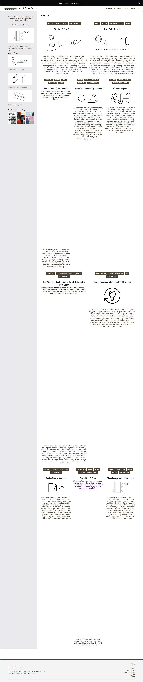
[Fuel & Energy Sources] (56, 487)
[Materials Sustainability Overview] (88, 98)
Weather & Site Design (64, 29)
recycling (82, 83)
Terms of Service (129, 672)
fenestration (120, 469)
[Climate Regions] (120, 98)
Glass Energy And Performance (120, 478)
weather (77, 23)
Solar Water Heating (112, 29)
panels (64, 80)
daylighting (81, 469)
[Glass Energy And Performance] (120, 487)
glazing (114, 472)
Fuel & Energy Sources (56, 478)
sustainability (93, 83)
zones (126, 83)
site (70, 23)
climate (50, 23)
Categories (109, 8)
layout (64, 23)
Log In (133, 8)
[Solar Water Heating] (112, 42)
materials (94, 80)
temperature (117, 83)
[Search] (138, 8)
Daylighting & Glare (88, 478)
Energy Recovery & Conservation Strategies (112, 282)
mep (127, 273)
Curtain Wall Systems (15, 105)
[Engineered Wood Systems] (20, 79)
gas (66, 469)
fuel (61, 469)
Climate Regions (120, 88)
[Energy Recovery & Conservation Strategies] (112, 295)
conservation (101, 273)
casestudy (50, 273)
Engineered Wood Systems (18, 87)
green (87, 80)
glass (129, 469)
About (133, 676)
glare (97, 469)
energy (57, 23)
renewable (113, 23)
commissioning (62, 273)
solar (121, 23)
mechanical (119, 273)
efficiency (47, 469)
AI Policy (132, 674)
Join (126, 8)
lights (78, 273)
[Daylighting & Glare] (88, 558)
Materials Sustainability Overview (88, 88)
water (128, 23)
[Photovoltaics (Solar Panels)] (56, 169)
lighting (82, 472)
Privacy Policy (130, 670)
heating (104, 23)
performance (124, 472)
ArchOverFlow (28, 8)
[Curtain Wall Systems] (20, 96)
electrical (48, 80)
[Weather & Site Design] (64, 42)
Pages (119, 8)
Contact (132, 668)
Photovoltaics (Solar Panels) (56, 88)
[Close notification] (139, 3)
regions (127, 80)
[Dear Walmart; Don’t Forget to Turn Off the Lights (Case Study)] (64, 365)
